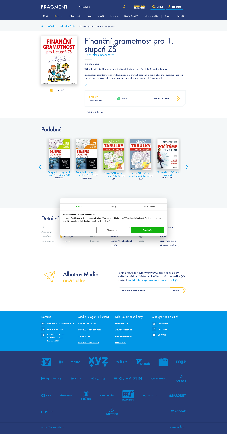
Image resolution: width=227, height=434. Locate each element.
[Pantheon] (86, 395)
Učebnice (51, 26)
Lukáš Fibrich (117, 241)
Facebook (162, 329)
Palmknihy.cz (121, 323)
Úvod (45, 16)
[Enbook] (178, 411)
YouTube (162, 335)
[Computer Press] (163, 362)
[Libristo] (47, 411)
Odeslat (176, 290)
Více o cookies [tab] (149, 207)
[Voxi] (181, 378)
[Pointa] (106, 395)
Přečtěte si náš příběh (88, 343)
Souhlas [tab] (78, 207)
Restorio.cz (120, 343)
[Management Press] (181, 362)
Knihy (57, 16)
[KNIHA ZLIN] (128, 378)
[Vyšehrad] (159, 378)
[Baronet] (177, 395)
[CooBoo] (60, 362)
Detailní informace (96, 112)
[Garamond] (152, 395)
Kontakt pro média (87, 323)
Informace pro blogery (89, 330)
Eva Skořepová (92, 63)
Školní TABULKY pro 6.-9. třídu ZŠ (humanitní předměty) (141, 176)
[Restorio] (112, 411)
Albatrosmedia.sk (123, 336)
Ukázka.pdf (68, 236)
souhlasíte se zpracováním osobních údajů (152, 280)
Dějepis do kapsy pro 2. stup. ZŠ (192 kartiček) (59, 173)
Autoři (101, 16)
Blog (90, 16)
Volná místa (84, 336)
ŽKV (113, 179)
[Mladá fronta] (128, 395)
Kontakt (180, 16)
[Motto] (75, 362)
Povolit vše (147, 230)
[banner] (54, 7)
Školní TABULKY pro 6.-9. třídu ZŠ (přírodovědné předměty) (113, 177)
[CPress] (76, 378)
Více (87, 85)
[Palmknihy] (66, 395)
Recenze (114, 16)
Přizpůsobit (112, 230)
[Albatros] (46, 362)
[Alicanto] (98, 378)
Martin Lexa (87, 178)
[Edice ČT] (46, 395)
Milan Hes (59, 178)
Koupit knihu (161, 98)
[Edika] (122, 362)
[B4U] (51, 378)
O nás (167, 16)
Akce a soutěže (151, 16)
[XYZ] (98, 362)
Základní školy (67, 26)
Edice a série (75, 16)
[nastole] (143, 362)
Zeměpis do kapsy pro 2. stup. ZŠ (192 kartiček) (86, 175)
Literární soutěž (131, 16)
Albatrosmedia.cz (123, 330)
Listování (59, 90)
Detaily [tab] (113, 207)
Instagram (163, 324)
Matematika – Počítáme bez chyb (168, 173)
